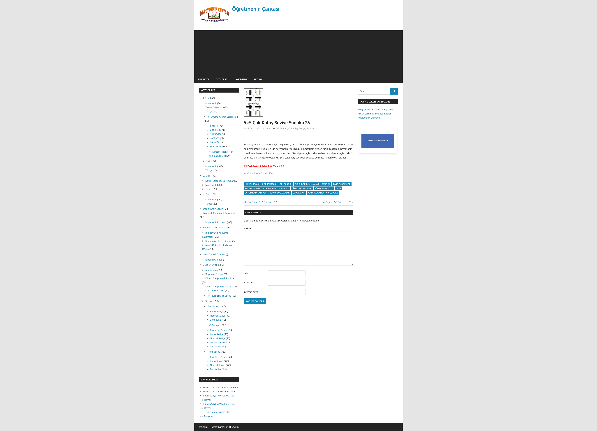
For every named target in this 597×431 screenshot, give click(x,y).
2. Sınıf (206, 161)
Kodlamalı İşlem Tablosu (218, 241)
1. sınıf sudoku (252, 184)
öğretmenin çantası (255, 193)
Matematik (211, 103)
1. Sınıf (206, 98)
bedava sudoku (253, 188)
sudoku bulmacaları (279, 193)
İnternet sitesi (251, 291)
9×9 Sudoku (214, 351)
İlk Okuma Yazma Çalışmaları (223, 116)
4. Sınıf (206, 194)
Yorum (248, 228)
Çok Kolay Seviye (296, 128)
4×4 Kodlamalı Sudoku (219, 295)
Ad (246, 273)
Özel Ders (221, 79)
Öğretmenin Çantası (256, 9)
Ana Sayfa (203, 79)
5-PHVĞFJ (215, 142)
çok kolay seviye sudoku (276, 188)
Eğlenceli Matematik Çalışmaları (219, 213)
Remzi (207, 399)
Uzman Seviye (217, 342)
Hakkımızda (240, 79)
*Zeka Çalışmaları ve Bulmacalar (374, 113)
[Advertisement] (298, 52)
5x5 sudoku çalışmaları (307, 184)
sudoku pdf (299, 193)
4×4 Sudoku (214, 306)
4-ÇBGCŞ (215, 138)
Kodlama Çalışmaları (213, 227)
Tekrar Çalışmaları (214, 107)
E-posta (249, 282)
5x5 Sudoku (281, 128)
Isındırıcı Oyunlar (213, 259)
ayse (267, 128)
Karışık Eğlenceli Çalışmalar (219, 180)
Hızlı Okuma (216, 146)
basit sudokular (341, 184)
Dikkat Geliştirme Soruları (218, 286)
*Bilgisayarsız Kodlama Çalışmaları (375, 109)
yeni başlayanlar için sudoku (323, 193)
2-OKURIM (215, 130)
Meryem (208, 416)
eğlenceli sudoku (324, 188)
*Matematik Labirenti (369, 117)
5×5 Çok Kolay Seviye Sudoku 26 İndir (264, 165)
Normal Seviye (217, 315)
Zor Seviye (215, 319)
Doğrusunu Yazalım (213, 208)
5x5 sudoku (286, 184)
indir (338, 188)
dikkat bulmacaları (302, 188)
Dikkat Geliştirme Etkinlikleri (220, 278)
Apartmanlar (211, 270)
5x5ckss (326, 184)
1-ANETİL (214, 126)
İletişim (258, 79)
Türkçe (208, 111)
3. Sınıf (206, 175)
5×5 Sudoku (214, 325)
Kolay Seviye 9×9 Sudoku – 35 (219, 395)
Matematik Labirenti (215, 222)
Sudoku (310, 128)
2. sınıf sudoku (269, 184)
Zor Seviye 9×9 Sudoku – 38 (336, 202)
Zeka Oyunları (210, 264)
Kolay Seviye (216, 311)
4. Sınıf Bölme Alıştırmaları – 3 (218, 411)
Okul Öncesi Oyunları (214, 254)
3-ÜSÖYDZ (215, 134)
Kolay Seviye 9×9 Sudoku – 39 (261, 202)
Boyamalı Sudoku (214, 274)
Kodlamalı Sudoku (214, 290)
